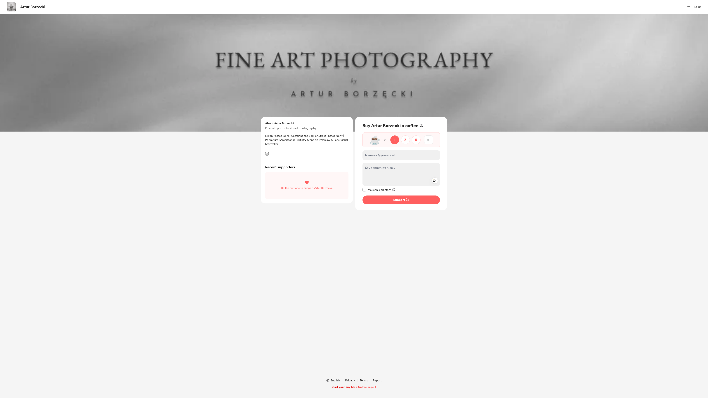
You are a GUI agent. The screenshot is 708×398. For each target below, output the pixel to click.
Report (377, 380)
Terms (364, 380)
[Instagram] (267, 154)
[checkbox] (376, 189)
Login (697, 6)
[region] (401, 163)
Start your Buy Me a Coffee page (353, 387)
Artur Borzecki (32, 7)
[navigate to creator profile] (11, 6)
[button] (688, 7)
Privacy (350, 380)
